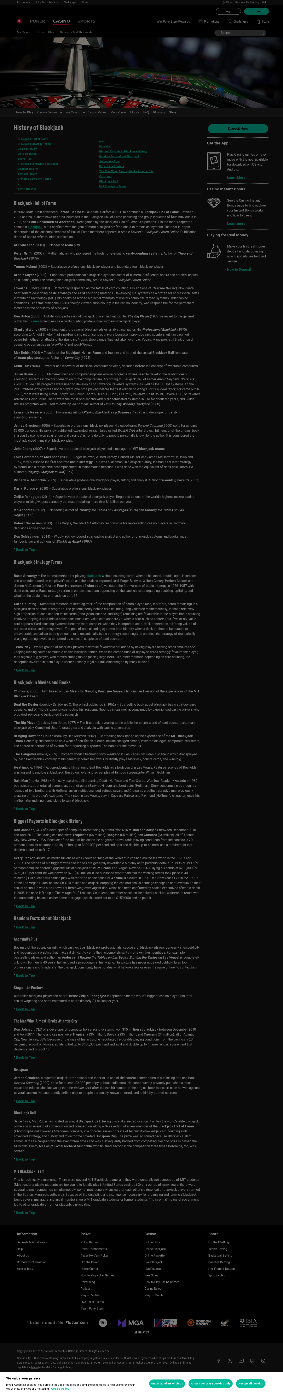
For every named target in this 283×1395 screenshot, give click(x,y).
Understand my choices (167, 1383)
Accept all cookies (250, 1383)
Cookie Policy (60, 1388)
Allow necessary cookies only (211, 1383)
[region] (141, 1383)
